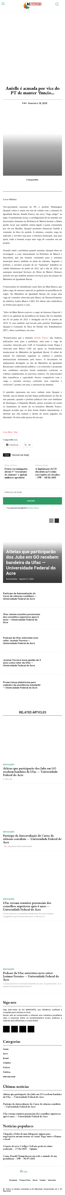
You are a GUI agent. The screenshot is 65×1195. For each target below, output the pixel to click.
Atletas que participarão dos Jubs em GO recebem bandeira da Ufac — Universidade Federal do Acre (32, 562)
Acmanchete (11, 579)
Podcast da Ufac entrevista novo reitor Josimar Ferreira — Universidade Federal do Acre (20, 641)
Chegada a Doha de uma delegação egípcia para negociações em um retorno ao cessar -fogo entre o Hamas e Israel (32, 1136)
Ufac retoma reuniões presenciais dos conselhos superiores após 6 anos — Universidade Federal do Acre (21, 618)
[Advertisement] (32, 46)
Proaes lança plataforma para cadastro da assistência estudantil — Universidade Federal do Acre (21, 685)
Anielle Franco (41, 338)
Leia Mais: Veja (10, 432)
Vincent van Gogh (20, 455)
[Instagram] (14, 1029)
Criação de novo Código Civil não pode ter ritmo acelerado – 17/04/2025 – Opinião (27, 1147)
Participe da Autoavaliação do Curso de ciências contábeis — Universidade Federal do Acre (19, 596)
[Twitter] (22, 1029)
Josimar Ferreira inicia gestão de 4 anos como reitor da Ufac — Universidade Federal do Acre (22, 663)
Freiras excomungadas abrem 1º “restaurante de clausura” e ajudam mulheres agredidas (16, 473)
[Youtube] (31, 1029)
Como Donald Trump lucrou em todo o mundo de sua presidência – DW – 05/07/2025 (30, 1157)
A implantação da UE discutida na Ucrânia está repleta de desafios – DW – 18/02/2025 (47, 473)
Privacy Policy (33, 508)
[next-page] (57, 520)
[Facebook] (6, 1029)
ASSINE (31, 501)
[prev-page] (51, 520)
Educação (8, 764)
